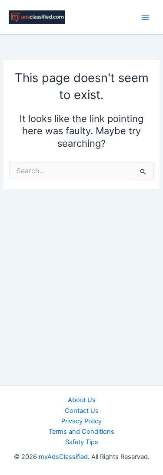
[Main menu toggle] (145, 17)
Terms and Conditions (81, 431)
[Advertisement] (81, 274)
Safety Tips (81, 442)
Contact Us (82, 411)
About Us (82, 400)
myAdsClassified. (64, 457)
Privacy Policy (81, 421)
